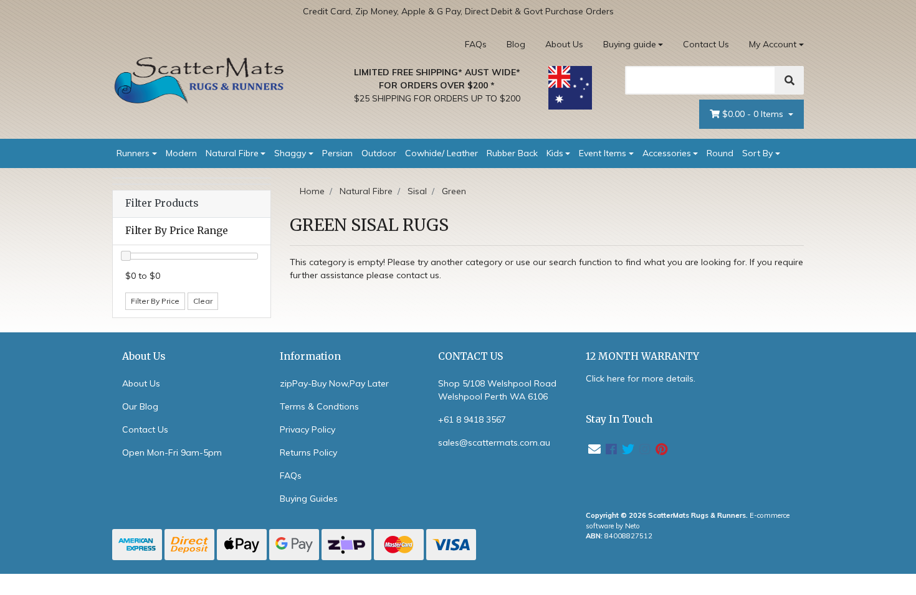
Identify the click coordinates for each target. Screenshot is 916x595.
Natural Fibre (232, 153)
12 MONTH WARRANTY (642, 356)
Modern (181, 153)
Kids (554, 153)
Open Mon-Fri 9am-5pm (172, 452)
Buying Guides (309, 498)
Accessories (666, 153)
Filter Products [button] (161, 203)
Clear (202, 301)
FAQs (476, 44)
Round (720, 153)
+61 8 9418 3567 (472, 419)
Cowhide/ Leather (441, 153)
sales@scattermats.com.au (494, 442)
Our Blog (140, 406)
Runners (133, 153)
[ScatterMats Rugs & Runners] (199, 80)
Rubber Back (512, 153)
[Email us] (594, 449)
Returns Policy (308, 452)
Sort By (757, 153)
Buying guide (629, 44)
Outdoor (378, 153)
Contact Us (706, 44)
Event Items (602, 153)
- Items (754, 113)
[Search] (789, 80)
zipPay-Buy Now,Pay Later (334, 383)
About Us (564, 44)
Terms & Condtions (319, 406)
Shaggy (290, 153)
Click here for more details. (640, 378)
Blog (516, 44)
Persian (337, 153)
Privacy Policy (307, 429)
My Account (772, 44)
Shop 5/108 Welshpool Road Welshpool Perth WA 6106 (497, 390)
